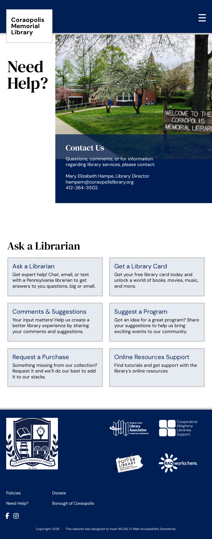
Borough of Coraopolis (73, 503)
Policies (13, 493)
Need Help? (17, 503)
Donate (59, 493)
